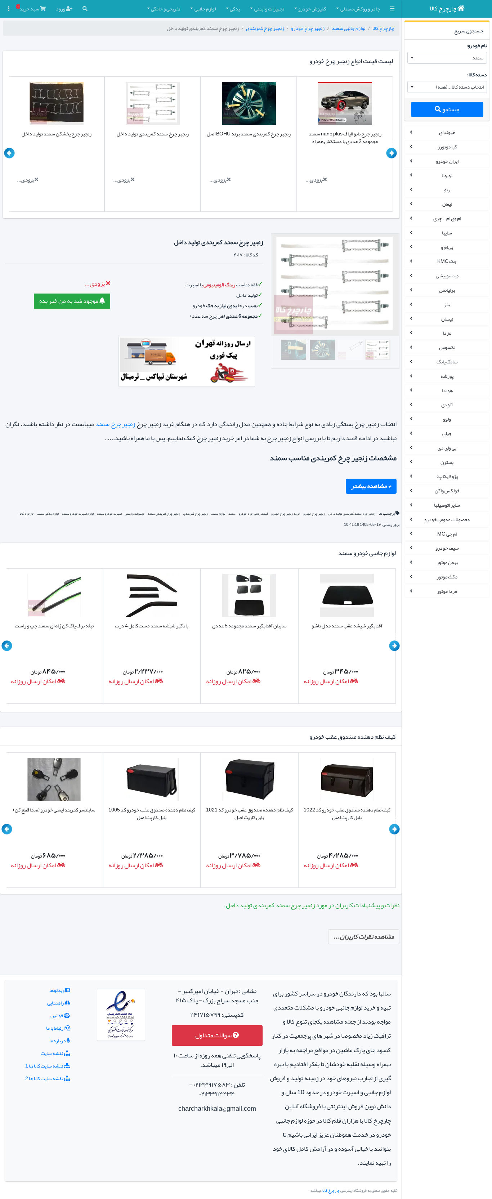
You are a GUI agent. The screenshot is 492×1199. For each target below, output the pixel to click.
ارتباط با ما (55, 1028)
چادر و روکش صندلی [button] (360, 9)
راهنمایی (55, 1003)
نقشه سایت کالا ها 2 (44, 1078)
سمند (232, 513)
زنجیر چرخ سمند (115, 424)
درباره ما (58, 1040)
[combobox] (447, 58)
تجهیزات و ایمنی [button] (269, 9)
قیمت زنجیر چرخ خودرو (253, 513)
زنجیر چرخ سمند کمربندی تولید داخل (351, 513)
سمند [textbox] (478, 58)
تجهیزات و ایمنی (134, 513)
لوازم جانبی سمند (348, 28)
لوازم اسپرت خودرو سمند (78, 513)
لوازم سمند (217, 513)
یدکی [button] (235, 9)
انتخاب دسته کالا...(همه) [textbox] (460, 87)
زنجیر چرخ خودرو (308, 28)
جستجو (450, 109)
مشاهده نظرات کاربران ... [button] (364, 936)
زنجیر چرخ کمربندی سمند (164, 513)
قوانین (57, 1015)
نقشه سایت (52, 1053)
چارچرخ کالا (383, 28)
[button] (392, 9)
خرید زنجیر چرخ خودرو (285, 513)
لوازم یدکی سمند (48, 513)
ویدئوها (57, 990)
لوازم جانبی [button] (205, 9)
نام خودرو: (476, 45)
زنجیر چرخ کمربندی (265, 28)
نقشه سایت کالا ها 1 (44, 1066)
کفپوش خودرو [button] (312, 9)
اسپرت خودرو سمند (109, 513)
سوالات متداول (214, 1035)
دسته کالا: (477, 75)
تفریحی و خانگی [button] (165, 9)
